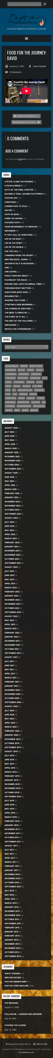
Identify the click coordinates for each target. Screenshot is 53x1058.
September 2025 (13, 468)
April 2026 (10, 444)
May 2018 (9, 808)
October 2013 (12, 952)
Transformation (24, 406)
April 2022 (10, 624)
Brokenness (10, 370)
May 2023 (9, 579)
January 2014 (11, 939)
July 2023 (9, 571)
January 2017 (11, 870)
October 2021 (12, 649)
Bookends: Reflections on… (27, 116)
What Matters (39, 406)
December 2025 (12, 456)
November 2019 (12, 739)
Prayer (21, 398)
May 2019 (9, 763)
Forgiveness (19, 382)
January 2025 (11, 497)
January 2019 (11, 780)
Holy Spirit (37, 386)
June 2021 (9, 665)
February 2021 (12, 681)
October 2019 (12, 743)
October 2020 (12, 698)
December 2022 (12, 599)
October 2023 (12, 559)
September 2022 (13, 612)
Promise (40, 398)
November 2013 (12, 948)
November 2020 (12, 694)
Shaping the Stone (15, 300)
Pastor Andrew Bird (15, 981)
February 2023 (12, 591)
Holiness (26, 386)
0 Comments (15, 72)
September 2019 (13, 747)
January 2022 (11, 636)
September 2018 (13, 796)
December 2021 (12, 640)
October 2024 (12, 509)
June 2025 (9, 477)
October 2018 (12, 792)
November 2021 (12, 645)
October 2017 (12, 837)
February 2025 (12, 493)
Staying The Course (15, 1025)
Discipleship (23, 378)
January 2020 (11, 735)
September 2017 (13, 841)
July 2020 (9, 710)
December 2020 (12, 690)
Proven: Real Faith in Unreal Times (23, 284)
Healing (17, 386)
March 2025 (11, 489)
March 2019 (11, 772)
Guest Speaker (39, 66)
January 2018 (11, 825)
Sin (43, 402)
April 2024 (10, 534)
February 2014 (12, 935)
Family (8, 382)
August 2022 (11, 616)
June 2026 (9, 436)
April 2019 (10, 768)
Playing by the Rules (16, 280)
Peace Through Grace (16, 275)
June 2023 (9, 575)
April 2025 (10, 485)
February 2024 (12, 542)
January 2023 (11, 595)
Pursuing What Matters (18, 288)
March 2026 (11, 448)
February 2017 (12, 866)
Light (8, 394)
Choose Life (11, 198)
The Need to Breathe (16, 312)
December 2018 (12, 784)
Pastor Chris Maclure (17, 985)
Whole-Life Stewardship (18, 329)
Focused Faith (12, 222)
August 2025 (11, 472)
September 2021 (13, 653)
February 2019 (12, 776)
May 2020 (9, 718)
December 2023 (12, 550)
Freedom (30, 382)
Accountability (12, 366)
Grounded (10, 230)
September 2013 (13, 956)
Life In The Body (13, 239)
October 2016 (12, 882)
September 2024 (13, 513)
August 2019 (11, 751)
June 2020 (9, 714)
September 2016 (13, 886)
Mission (33, 394)
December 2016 (12, 874)
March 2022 (11, 628)
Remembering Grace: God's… (25, 122)
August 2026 (11, 428)
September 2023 (13, 563)
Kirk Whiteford (13, 977)
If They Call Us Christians (19, 234)
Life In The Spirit (13, 243)
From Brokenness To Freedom (21, 226)
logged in (21, 159)
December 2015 (12, 911)
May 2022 (9, 620)
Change (30, 370)
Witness (9, 410)
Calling (21, 370)
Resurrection (23, 402)
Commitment (11, 374)
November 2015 (12, 915)
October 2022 (12, 608)
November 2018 (12, 788)
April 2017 (10, 858)
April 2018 (10, 812)
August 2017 (11, 845)
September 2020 (13, 702)
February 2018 (12, 821)
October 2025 (12, 464)
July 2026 (9, 432)
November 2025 (12, 460)
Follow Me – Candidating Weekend (23, 1014)
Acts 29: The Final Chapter (19, 189)
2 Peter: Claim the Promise (19, 181)
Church (39, 370)
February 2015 (12, 927)
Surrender (10, 406)
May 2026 (9, 440)
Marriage (23, 394)
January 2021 (11, 686)
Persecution (11, 398)
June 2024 (9, 526)
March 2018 (11, 817)
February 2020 (12, 731)
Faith (44, 378)
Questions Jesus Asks (16, 292)
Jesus (8, 390)
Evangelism (35, 378)
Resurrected (11, 296)
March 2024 (11, 538)
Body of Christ (36, 366)
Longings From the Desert (19, 255)
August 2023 (11, 567)
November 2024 (12, 505)
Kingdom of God (25, 390)
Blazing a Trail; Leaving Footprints (24, 193)
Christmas (10, 202)
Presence (30, 398)
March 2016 (11, 903)
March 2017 (11, 862)
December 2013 (12, 944)
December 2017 (12, 829)
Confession (10, 378)
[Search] (44, 4)
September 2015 (13, 923)
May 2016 (9, 895)
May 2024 (9, 530)
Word (17, 410)
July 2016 (9, 890)
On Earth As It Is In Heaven (19, 263)
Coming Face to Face (16, 206)
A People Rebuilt (13, 185)
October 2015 (12, 919)
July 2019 (9, 755)
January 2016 (11, 907)
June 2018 (9, 804)
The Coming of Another (18, 308)
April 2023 (10, 583)
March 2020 (11, 726)
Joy (14, 390)
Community (36, 374)
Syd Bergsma (11, 1003)
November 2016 (12, 878)
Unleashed (10, 325)
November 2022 (12, 604)
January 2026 (11, 452)
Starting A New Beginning (19, 304)
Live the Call (11, 251)
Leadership (39, 390)
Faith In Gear (12, 214)
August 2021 (11, 657)
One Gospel (11, 271)
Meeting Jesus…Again (16, 259)
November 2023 (12, 555)
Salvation (35, 402)
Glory (39, 382)
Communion (24, 374)
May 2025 (9, 481)
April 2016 (10, 899)
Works (25, 410)
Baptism (24, 366)
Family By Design (13, 218)
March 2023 (11, 587)
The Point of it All (15, 316)
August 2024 (11, 518)
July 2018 (9, 800)
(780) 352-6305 (41, 1044)
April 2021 (10, 673)
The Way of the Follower (19, 320)
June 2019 (9, 759)
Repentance (10, 402)
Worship (34, 410)
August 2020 (11, 706)
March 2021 (11, 677)
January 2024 (11, 546)
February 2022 (12, 632)
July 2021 (9, 661)
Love (15, 394)
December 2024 (12, 501)
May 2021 (9, 669)
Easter (8, 210)
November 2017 (12, 833)
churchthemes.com (26, 1052)
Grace (8, 386)
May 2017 (9, 853)
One (7, 267)
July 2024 (9, 522)
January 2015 (11, 931)
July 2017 (9, 849)
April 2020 (10, 722)
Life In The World (14, 247)
